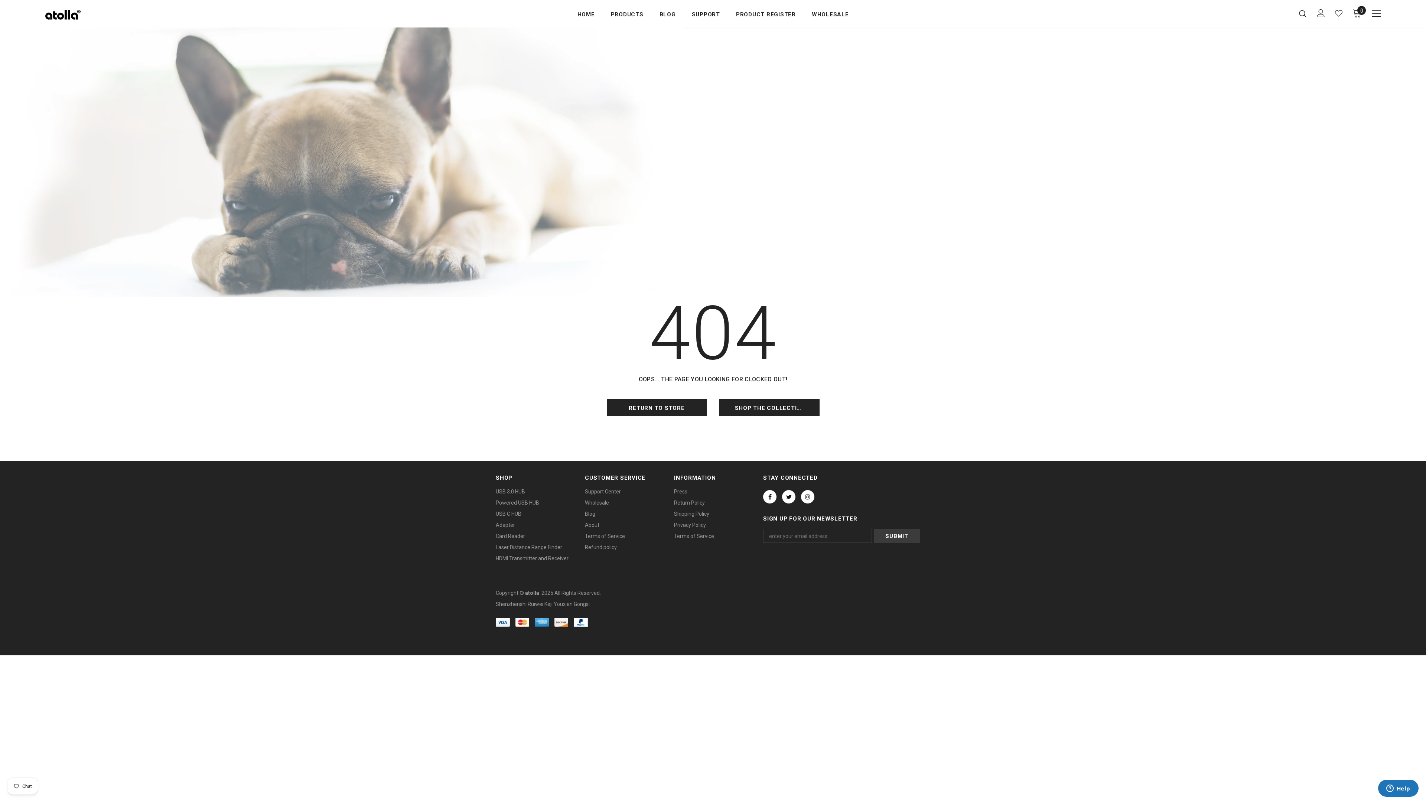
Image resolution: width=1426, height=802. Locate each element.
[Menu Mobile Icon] (1376, 13)
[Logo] (89, 15)
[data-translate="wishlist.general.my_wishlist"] (1338, 13)
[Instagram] (807, 496)
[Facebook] (770, 496)
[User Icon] (1321, 13)
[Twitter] (788, 496)
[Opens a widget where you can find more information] (1398, 789)
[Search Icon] (1302, 13)
